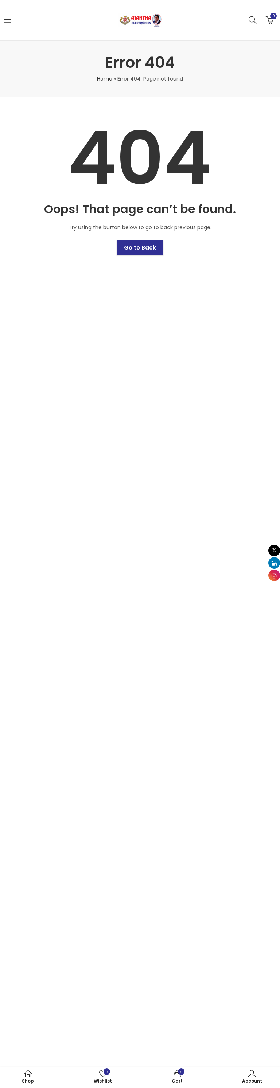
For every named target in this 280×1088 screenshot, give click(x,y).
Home (104, 78)
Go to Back (140, 247)
